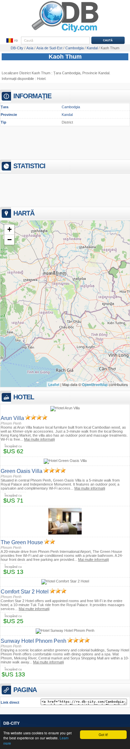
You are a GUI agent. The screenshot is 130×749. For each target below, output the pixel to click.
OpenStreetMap (95, 384)
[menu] (12, 41)
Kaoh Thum (65, 56)
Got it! (103, 734)
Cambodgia (71, 107)
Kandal (67, 115)
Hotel (41, 79)
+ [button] (9, 229)
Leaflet (53, 384)
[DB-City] (65, 32)
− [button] (9, 239)
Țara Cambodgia (66, 73)
